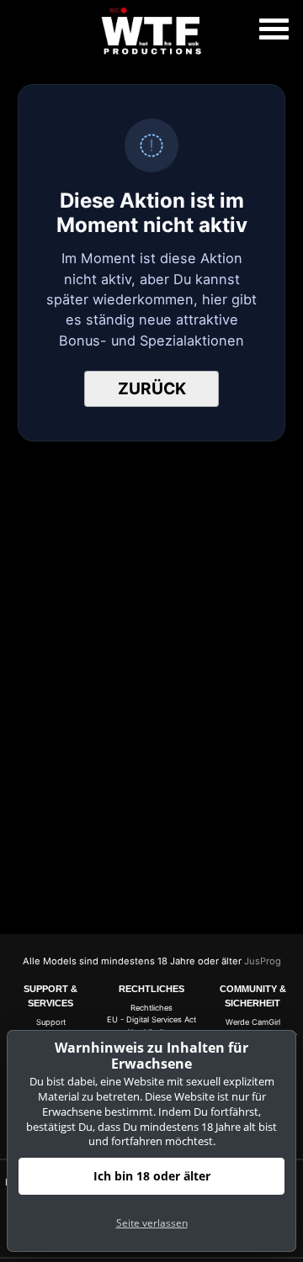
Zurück (152, 388)
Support (51, 1022)
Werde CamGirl (253, 1022)
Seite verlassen (152, 1223)
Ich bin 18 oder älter (151, 1176)
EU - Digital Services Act (151, 1019)
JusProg (262, 961)
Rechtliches (151, 1007)
